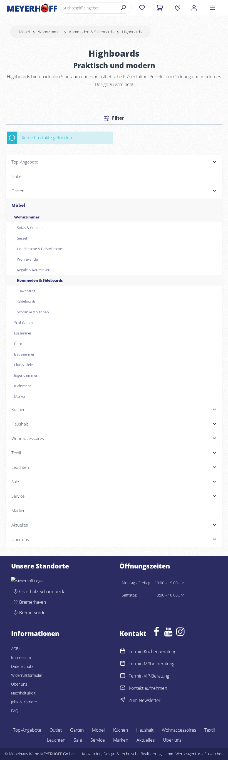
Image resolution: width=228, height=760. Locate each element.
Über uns (19, 684)
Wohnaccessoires (179, 730)
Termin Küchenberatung (152, 651)
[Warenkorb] (160, 7)
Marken (120, 740)
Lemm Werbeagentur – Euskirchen (193, 753)
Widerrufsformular (26, 675)
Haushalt (144, 730)
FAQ (14, 710)
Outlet (55, 730)
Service (97, 740)
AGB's (16, 648)
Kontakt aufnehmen (148, 688)
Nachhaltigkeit (23, 693)
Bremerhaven (32, 602)
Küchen (120, 730)
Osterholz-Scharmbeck (41, 591)
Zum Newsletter (144, 700)
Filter (117, 118)
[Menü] (212, 7)
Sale (78, 740)
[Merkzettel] (142, 7)
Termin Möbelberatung (151, 664)
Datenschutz (22, 666)
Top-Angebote (27, 730)
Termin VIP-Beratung (149, 676)
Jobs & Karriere (24, 701)
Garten (77, 730)
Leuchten (56, 740)
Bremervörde (32, 613)
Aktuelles (146, 740)
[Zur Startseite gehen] (32, 8)
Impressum (21, 657)
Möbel (98, 730)
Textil (209, 730)
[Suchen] (124, 8)
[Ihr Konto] (194, 7)
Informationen (35, 634)
